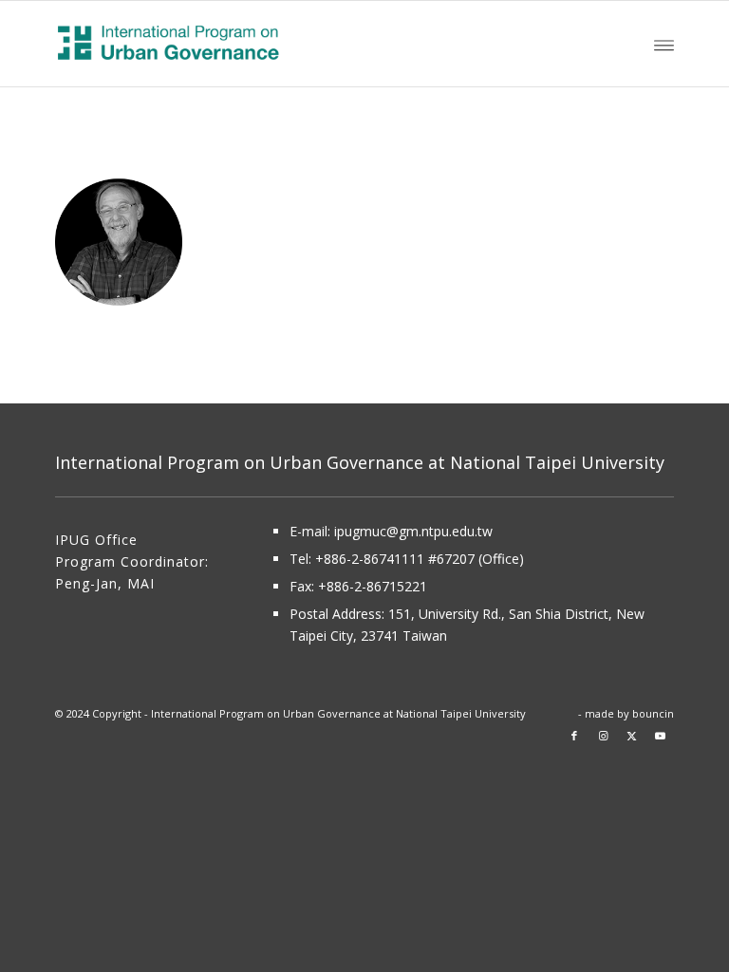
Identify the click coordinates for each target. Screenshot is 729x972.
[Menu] (664, 43)
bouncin (653, 713)
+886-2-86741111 (369, 559)
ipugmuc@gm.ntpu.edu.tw (413, 531)
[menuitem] (664, 43)
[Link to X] (631, 735)
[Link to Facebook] (574, 735)
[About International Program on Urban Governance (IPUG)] (230, 43)
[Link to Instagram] (603, 735)
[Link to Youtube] (659, 735)
